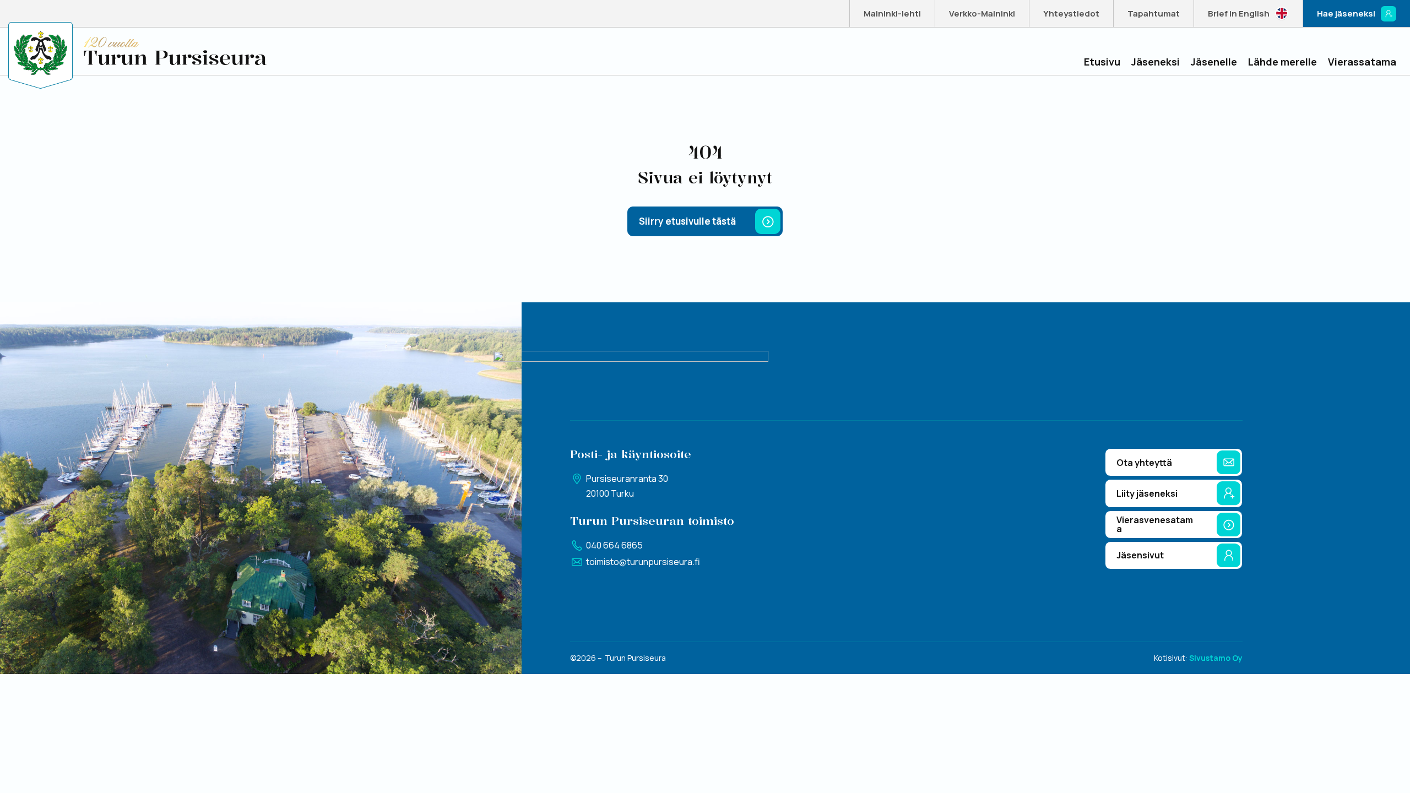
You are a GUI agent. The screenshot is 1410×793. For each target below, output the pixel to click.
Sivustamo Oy (1216, 658)
